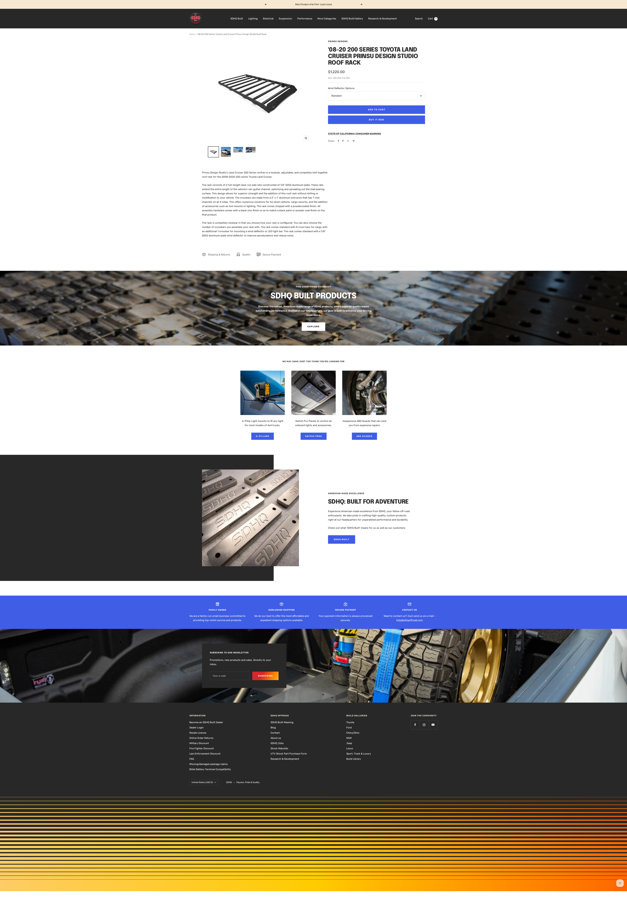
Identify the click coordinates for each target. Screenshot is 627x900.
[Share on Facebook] (338, 141)
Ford (349, 727)
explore (313, 326)
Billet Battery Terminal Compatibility (210, 769)
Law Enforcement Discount (204, 753)
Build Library (353, 758)
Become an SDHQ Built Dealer (206, 722)
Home (192, 34)
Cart (432, 18)
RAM (349, 738)
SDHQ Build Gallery (352, 18)
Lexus (349, 748)
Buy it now (376, 119)
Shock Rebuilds (279, 748)
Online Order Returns (201, 738)
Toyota (350, 722)
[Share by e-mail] (353, 141)
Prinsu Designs (338, 41)
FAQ (191, 758)
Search (419, 18)
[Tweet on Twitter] (348, 141)
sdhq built (341, 539)
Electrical (268, 18)
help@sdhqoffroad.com (409, 620)
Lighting (253, 18)
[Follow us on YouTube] (433, 724)
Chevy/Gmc (352, 732)
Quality (246, 254)
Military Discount (199, 743)
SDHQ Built (236, 18)
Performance (304, 18)
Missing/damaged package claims (208, 764)
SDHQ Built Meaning (282, 722)
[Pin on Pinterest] (343, 141)
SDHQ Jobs (277, 743)
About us (276, 738)
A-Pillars (262, 436)
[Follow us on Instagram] (424, 724)
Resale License (197, 732)
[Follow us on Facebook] (415, 724)
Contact (275, 732)
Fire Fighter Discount (201, 748)
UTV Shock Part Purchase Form (289, 753)
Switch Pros (313, 436)
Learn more (326, 4)
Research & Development (382, 18)
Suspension (285, 18)
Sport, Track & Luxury (358, 753)
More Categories (326, 18)
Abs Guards (364, 436)
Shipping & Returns (219, 254)
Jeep (349, 743)
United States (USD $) (202, 782)
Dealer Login (196, 727)
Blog (273, 727)
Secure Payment (272, 254)
